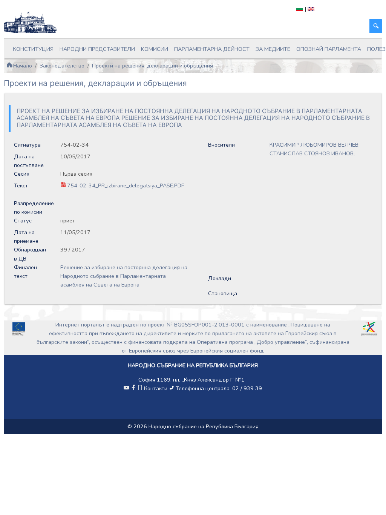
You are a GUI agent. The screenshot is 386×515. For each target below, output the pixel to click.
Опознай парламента (328, 49)
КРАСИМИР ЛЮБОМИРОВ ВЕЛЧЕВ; (315, 145)
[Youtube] (126, 388)
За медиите (273, 49)
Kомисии (154, 49)
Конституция (33, 49)
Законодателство (62, 65)
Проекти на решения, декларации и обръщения (152, 65)
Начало (22, 65)
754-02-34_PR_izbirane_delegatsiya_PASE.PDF (125, 185)
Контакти (155, 388)
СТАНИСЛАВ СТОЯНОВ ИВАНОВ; (312, 153)
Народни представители (97, 49)
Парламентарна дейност (212, 49)
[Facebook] (133, 388)
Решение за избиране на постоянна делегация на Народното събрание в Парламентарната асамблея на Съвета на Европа (123, 276)
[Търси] (375, 26)
